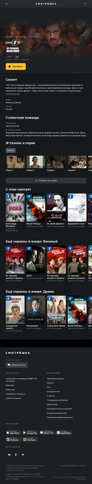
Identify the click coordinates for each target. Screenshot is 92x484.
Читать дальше (13, 94)
